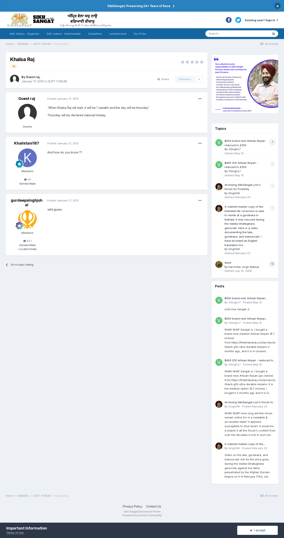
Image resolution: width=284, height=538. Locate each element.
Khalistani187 (26, 143)
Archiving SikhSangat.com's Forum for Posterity (249, 402)
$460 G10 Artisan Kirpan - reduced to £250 (249, 361)
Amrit (228, 262)
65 (29, 179)
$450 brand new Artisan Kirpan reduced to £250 (245, 298)
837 (29, 241)
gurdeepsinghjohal (26, 202)
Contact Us (153, 506)
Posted (63, 98)
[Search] (273, 33)
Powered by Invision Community (142, 515)
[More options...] (200, 98)
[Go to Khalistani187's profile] (27, 157)
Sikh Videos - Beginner (24, 33)
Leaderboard (117, 33)
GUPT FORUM (57, 81)
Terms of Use (15, 532)
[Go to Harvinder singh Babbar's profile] (218, 264)
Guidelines (95, 33)
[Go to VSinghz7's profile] (218, 142)
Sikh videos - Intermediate (64, 33)
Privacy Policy (132, 506)
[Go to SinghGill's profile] (218, 186)
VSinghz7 (234, 149)
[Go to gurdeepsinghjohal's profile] (27, 219)
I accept (259, 530)
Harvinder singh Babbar (243, 266)
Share (164, 79)
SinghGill (234, 193)
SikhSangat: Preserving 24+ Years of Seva (138, 6)
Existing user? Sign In (261, 20)
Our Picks (140, 33)
